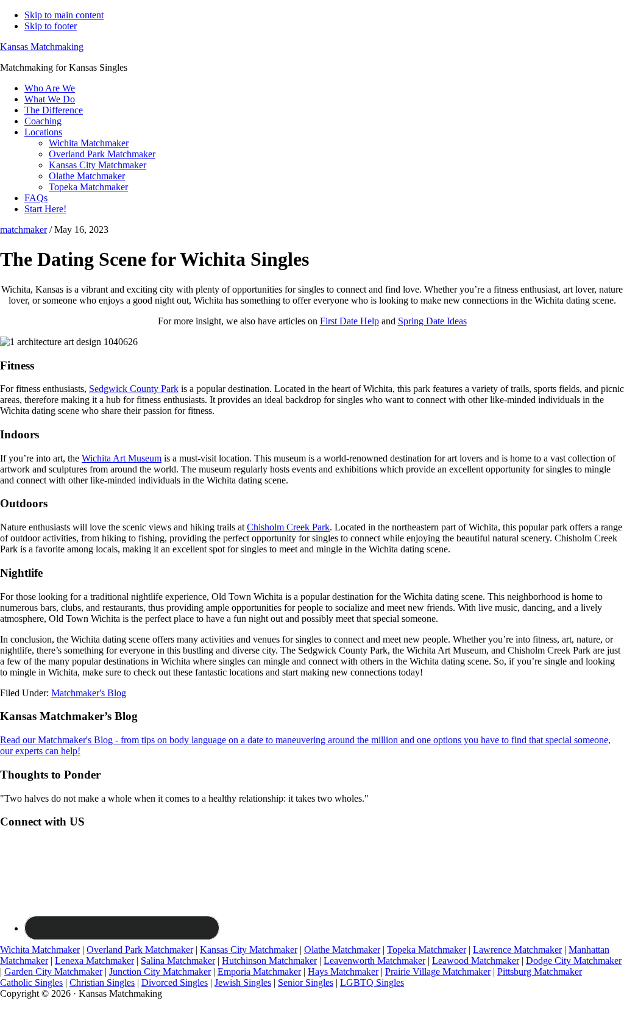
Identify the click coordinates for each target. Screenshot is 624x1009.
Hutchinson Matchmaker (269, 960)
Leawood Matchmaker (475, 960)
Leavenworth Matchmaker (374, 960)
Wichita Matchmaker (40, 949)
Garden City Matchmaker (53, 971)
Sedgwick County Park (134, 388)
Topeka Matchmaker (426, 949)
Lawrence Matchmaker (517, 949)
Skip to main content (64, 15)
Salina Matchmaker (178, 960)
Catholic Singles (31, 982)
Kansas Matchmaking (41, 46)
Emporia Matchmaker (259, 971)
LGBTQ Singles (372, 982)
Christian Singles (102, 982)
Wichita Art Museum (121, 458)
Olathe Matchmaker (342, 949)
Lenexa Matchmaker (94, 960)
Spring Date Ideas (432, 321)
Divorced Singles (174, 982)
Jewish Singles (242, 982)
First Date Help (349, 321)
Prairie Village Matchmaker (438, 971)
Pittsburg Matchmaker (539, 971)
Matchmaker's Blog (88, 693)
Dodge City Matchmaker (574, 960)
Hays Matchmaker (343, 971)
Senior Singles (305, 982)
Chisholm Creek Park (288, 527)
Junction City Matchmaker (160, 971)
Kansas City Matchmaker (248, 949)
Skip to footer (50, 26)
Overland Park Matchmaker (140, 949)
